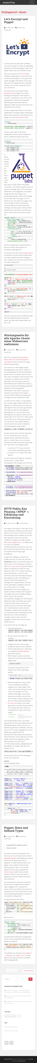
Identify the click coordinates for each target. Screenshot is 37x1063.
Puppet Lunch (20, 955)
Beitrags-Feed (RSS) (11, 1027)
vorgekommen (16, 542)
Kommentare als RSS (11, 1031)
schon (9, 542)
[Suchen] (30, 979)
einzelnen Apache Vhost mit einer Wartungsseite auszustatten (16, 359)
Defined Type (8, 872)
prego (9, 996)
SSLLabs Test (12, 703)
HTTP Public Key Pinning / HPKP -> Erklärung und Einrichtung (16, 513)
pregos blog (9, 2)
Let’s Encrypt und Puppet (16, 20)
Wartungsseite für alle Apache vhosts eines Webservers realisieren (17, 339)
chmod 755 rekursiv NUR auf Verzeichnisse (18, 997)
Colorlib (31, 1059)
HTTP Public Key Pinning (15, 566)
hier (21, 393)
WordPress (22, 1061)
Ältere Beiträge (28, 971)
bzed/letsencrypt (9, 93)
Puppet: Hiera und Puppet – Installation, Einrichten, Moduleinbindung (18, 991)
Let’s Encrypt (25, 74)
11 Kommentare (23, 523)
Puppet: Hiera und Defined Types (16, 829)
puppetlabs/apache (10, 858)
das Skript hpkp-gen (22, 651)
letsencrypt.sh (19, 117)
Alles (5, 542)
